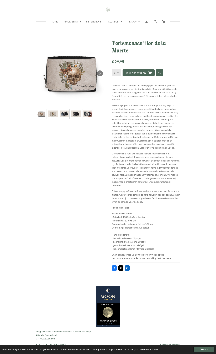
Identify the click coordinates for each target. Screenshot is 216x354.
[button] (41, 114)
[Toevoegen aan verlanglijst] (159, 72)
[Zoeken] (155, 21)
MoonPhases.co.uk (108, 326)
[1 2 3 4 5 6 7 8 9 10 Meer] (116, 72)
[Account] (146, 21)
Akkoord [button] (204, 349)
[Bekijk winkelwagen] (163, 21)
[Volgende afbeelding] (100, 73)
